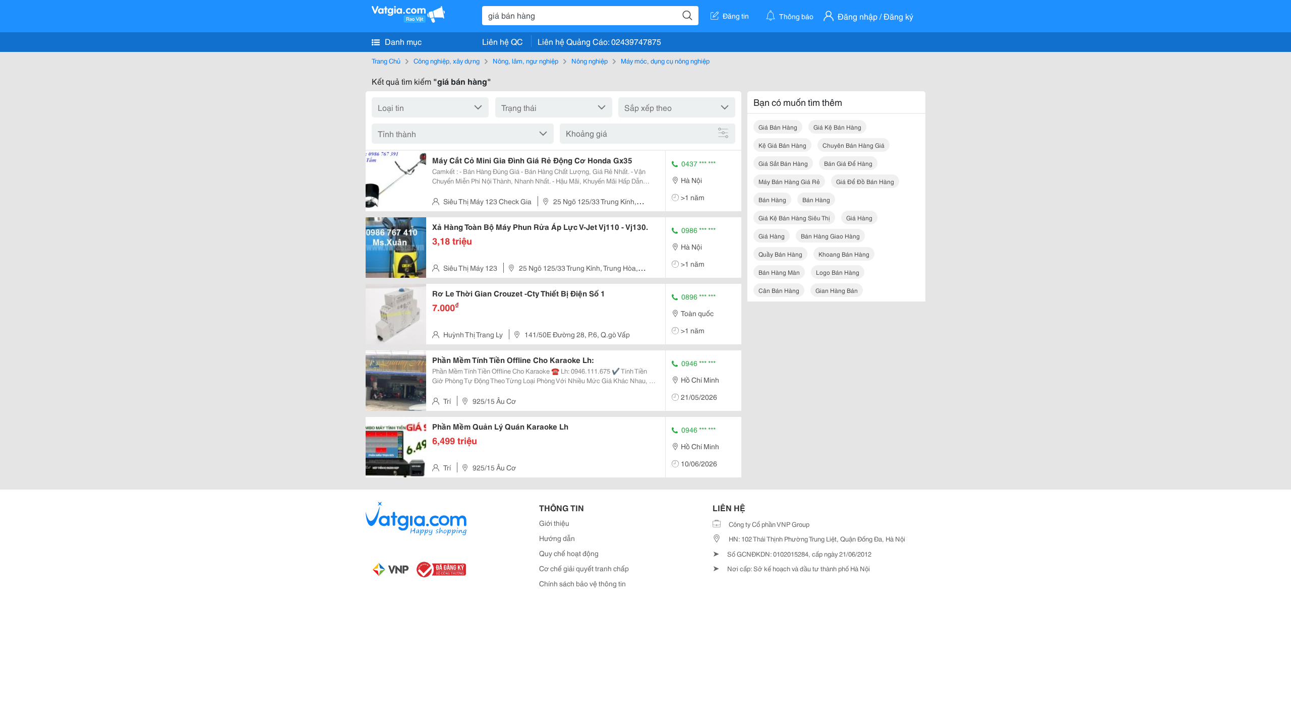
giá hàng (859, 217)
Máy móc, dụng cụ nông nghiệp (665, 60)
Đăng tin (736, 16)
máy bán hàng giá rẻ (789, 181)
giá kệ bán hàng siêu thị (794, 217)
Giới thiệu (554, 523)
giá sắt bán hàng (783, 163)
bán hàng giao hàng (830, 235)
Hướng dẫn (557, 538)
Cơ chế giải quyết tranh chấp (584, 568)
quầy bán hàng (780, 254)
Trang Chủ (386, 60)
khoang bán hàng (843, 254)
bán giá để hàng (848, 163)
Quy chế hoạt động (569, 553)
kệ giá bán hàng (782, 145)
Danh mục (402, 41)
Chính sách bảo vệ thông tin (582, 583)
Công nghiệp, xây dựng (447, 60)
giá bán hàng (777, 127)
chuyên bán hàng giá (854, 145)
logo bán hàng (837, 272)
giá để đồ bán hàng (865, 181)
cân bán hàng (778, 290)
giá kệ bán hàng (837, 127)
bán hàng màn (779, 272)
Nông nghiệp (589, 60)
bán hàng (772, 199)
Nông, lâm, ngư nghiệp (525, 60)
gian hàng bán (836, 290)
